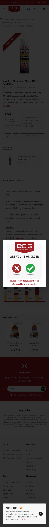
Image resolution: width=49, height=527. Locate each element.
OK (41, 513)
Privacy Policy (24, 519)
